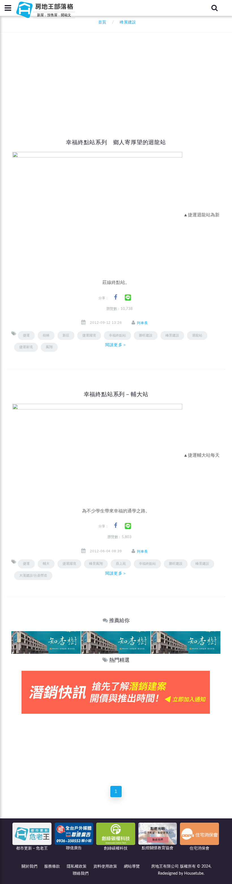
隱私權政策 (77, 866)
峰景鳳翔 (96, 564)
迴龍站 (197, 335)
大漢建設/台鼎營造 (33, 575)
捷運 (26, 335)
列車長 (142, 323)
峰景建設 (172, 335)
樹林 (46, 335)
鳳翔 (49, 347)
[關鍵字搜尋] (214, 8)
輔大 (46, 564)
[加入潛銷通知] (116, 692)
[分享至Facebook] (115, 297)
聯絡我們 (81, 874)
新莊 (66, 335)
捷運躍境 (89, 335)
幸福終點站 (147, 564)
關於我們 (29, 866)
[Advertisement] (121, 75)
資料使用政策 (105, 866)
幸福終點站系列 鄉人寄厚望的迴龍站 (116, 142)
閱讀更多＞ (116, 344)
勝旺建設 (145, 335)
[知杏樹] (46, 642)
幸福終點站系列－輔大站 (116, 394)
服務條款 (52, 866)
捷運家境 (26, 347)
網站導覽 (132, 866)
